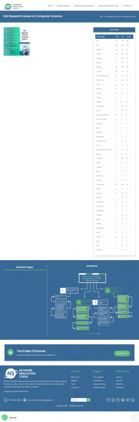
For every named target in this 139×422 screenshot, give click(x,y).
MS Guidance (98, 381)
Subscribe (121, 353)
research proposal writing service (16, 391)
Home (50, 6)
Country (119, 377)
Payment (119, 381)
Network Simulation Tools (108, 6)
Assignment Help (99, 384)
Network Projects (63, 6)
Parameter (120, 387)
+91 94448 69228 (15, 400)
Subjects (74, 381)
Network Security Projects (84, 6)
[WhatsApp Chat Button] (5, 417)
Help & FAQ (75, 377)
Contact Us (127, 6)
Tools (73, 384)
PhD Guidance (98, 377)
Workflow (119, 384)
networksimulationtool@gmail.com (41, 400)
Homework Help (99, 387)
